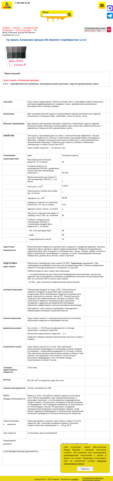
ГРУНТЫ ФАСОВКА (23, 30)
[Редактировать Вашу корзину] (109, 29)
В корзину (18, 65)
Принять (85, 469)
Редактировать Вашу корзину (95, 28)
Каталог (16, 28)
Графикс (74, 479)
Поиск (46, 12)
